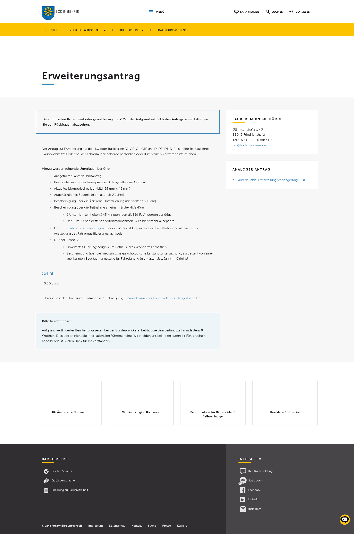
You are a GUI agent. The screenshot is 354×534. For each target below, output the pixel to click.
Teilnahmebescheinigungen (83, 228)
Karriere (182, 525)
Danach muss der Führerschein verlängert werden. (164, 298)
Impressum (95, 525)
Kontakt (137, 525)
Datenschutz (117, 525)
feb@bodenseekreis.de (249, 145)
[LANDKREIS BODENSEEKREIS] (61, 14)
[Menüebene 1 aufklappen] (105, 30)
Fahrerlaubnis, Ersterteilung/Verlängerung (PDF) (272, 180)
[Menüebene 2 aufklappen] (143, 30)
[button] (274, 14)
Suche (152, 525)
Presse (166, 525)
